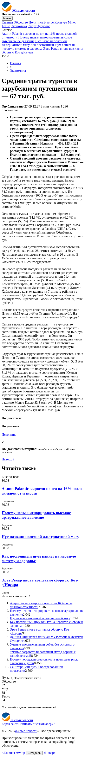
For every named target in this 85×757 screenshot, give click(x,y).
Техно (6, 26)
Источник (9, 434)
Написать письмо (30, 724)
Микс (72, 22)
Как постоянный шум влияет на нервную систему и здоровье (39, 46)
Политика (36, 22)
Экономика (19, 26)
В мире (49, 22)
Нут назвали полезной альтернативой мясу (40, 536)
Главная (7, 22)
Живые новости (26, 731)
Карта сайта (10, 724)
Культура (60, 22)
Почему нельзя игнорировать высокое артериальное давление (36, 515)
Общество (21, 22)
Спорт (32, 26)
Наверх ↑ (8, 459)
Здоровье (43, 26)
